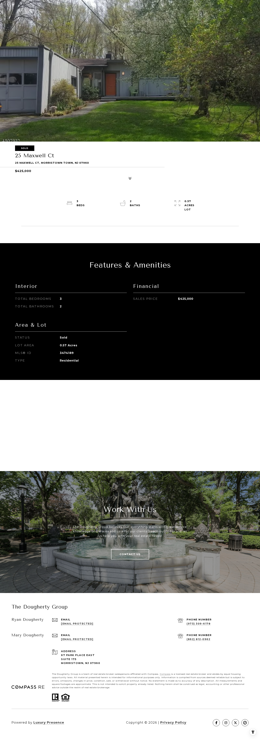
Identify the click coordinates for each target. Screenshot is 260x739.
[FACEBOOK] (216, 722)
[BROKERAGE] (245, 722)
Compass (165, 674)
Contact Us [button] (130, 554)
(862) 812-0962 (198, 639)
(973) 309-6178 (198, 623)
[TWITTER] (235, 722)
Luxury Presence (48, 722)
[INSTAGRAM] (225, 722)
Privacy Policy (173, 722)
